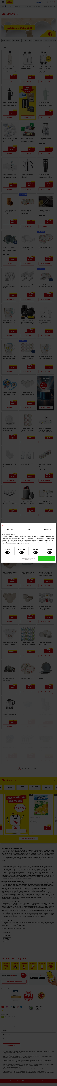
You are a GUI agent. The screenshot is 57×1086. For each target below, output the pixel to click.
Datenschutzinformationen (9, 543)
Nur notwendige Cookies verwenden (28, 559)
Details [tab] (28, 529)
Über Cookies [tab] (47, 529)
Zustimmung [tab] (10, 529)
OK (46, 559)
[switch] (21, 552)
